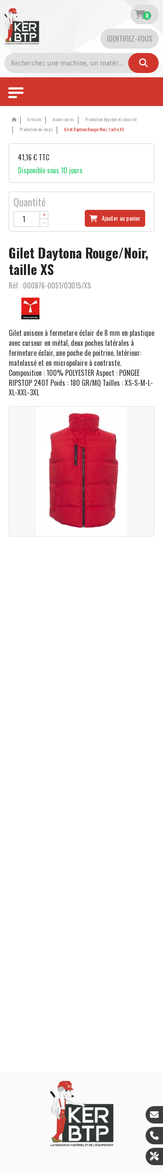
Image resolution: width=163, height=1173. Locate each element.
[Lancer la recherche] (143, 63)
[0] (140, 14)
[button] (92, 130)
